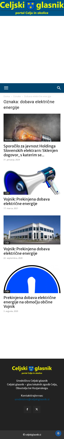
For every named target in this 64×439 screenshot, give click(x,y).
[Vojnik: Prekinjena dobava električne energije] (32, 181)
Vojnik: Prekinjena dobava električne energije (27, 201)
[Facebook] (27, 409)
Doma (7, 96)
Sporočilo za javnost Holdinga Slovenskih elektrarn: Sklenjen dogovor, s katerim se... (31, 150)
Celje (7, 193)
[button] (6, 88)
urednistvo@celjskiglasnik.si (32, 399)
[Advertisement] (32, 49)
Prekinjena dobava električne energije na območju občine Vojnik (30, 302)
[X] (36, 409)
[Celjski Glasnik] (32, 8)
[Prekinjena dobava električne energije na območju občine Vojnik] (32, 279)
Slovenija (8, 140)
